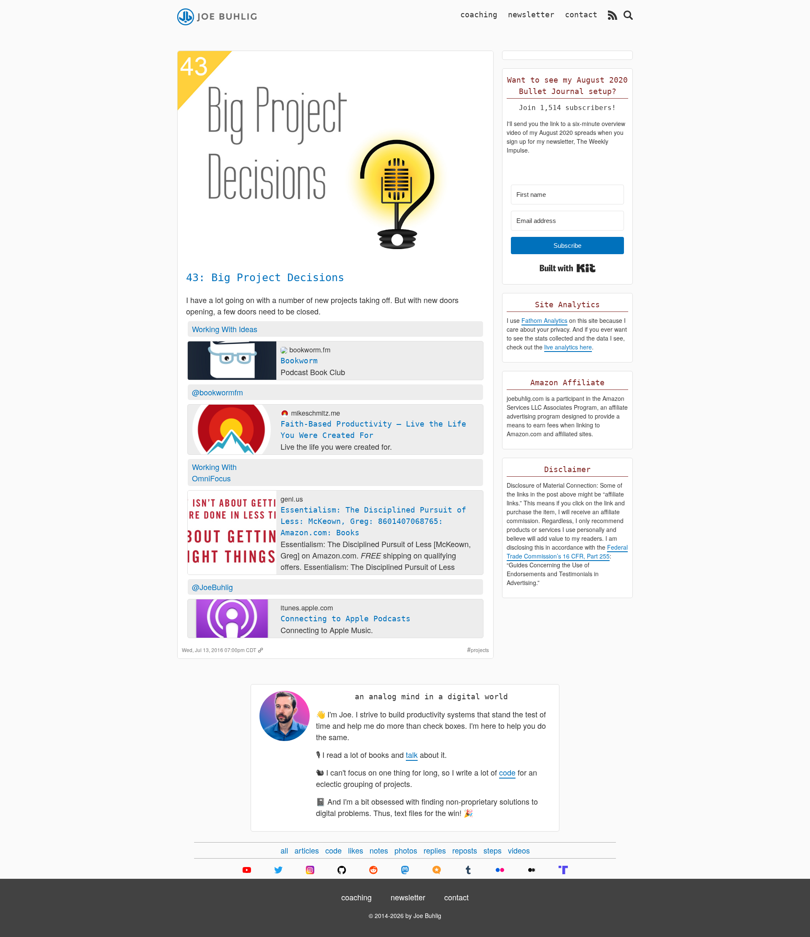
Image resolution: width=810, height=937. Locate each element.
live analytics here (568, 347)
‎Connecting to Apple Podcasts (345, 618)
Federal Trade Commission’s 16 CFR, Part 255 (567, 551)
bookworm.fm (309, 349)
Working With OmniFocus (214, 472)
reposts (464, 850)
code (507, 772)
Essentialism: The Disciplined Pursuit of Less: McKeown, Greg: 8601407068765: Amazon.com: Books (373, 521)
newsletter (531, 14)
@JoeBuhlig (212, 586)
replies (435, 850)
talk (412, 754)
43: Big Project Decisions (265, 277)
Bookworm (299, 360)
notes (379, 850)
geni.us (292, 499)
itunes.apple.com (307, 607)
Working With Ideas (224, 328)
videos (519, 850)
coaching (478, 14)
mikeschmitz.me (315, 413)
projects (480, 649)
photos (405, 850)
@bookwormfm (217, 392)
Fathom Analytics (544, 320)
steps (492, 850)
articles (306, 850)
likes (355, 850)
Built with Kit (568, 268)
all (284, 850)
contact (581, 14)
